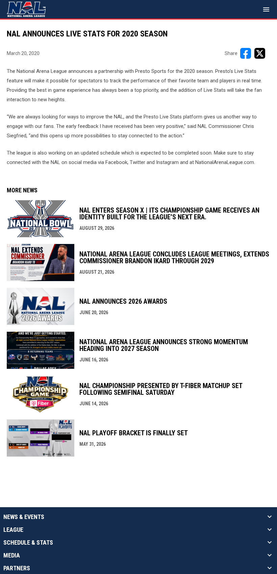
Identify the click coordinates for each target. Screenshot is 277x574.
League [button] (13, 530)
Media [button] (11, 555)
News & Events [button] (23, 517)
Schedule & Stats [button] (28, 543)
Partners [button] (16, 568)
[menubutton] (266, 9)
